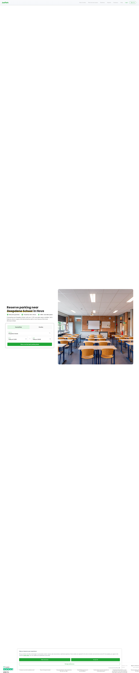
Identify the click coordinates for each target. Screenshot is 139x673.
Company (115, 2)
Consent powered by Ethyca (113, 667)
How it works (82, 2)
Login (126, 2)
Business (102, 2)
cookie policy (26, 655)
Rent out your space (93, 2)
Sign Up (133, 2)
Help (121, 2)
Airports (109, 2)
